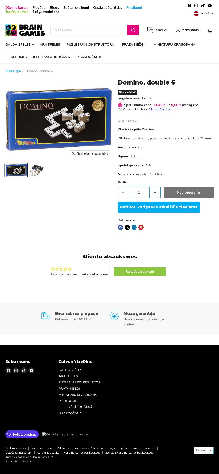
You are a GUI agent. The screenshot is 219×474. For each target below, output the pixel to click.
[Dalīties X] (127, 227)
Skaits (122, 182)
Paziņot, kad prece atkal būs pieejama (159, 207)
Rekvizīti (149, 448)
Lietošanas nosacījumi (18, 453)
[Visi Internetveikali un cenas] (65, 434)
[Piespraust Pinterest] (141, 227)
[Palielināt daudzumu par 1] (155, 192)
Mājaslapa (13, 71)
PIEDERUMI (15, 57)
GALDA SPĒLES (18, 44)
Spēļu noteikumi (76, 8)
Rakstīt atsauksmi (140, 271)
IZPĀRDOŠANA (88, 57)
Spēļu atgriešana (46, 12)
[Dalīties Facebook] (120, 227)
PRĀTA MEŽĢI (133, 44)
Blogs (54, 8)
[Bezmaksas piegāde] (75, 319)
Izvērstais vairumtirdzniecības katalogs (129, 453)
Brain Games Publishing (88, 448)
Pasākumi (134, 8)
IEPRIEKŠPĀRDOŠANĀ (51, 57)
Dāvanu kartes (16, 8)
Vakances (63, 448)
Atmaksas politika (48, 453)
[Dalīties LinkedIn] (134, 227)
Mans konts (190, 30)
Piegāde (39, 8)
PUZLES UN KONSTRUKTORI (90, 44)
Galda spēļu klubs (107, 8)
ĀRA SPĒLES (50, 44)
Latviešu (205, 13)
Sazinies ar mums (41, 448)
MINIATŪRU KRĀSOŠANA (175, 44)
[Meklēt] (133, 30)
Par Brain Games (15, 448)
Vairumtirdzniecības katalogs (82, 453)
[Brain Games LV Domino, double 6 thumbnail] (16, 170)
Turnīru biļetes (16, 12)
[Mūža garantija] (144, 319)
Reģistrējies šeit (160, 109)
